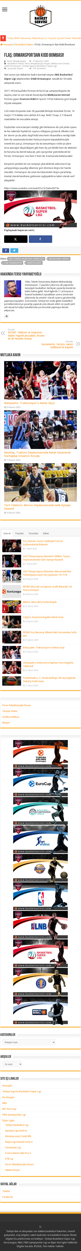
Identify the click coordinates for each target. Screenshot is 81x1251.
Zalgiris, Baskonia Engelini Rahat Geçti (43, 617)
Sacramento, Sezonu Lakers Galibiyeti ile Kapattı (57, 344)
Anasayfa (8, 44)
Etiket (46, 533)
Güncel (7, 533)
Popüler (19, 533)
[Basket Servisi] (40, 15)
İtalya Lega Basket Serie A (19, 1141)
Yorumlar (33, 533)
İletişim (6, 722)
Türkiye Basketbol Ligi (16, 1125)
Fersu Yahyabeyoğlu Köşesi (37, 63)
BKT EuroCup (9, 1108)
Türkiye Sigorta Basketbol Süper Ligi (39, 66)
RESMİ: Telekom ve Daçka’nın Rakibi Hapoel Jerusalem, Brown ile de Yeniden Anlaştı (26, 334)
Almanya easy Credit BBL (18, 1136)
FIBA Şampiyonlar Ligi (14, 1114)
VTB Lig (9, 1158)
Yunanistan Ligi (13, 1147)
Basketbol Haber (24, 44)
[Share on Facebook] (40, 239)
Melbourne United (60, 63)
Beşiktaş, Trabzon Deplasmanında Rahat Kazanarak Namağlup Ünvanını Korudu (37, 454)
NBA (4, 1103)
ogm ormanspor (13, 263)
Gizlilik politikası (10, 716)
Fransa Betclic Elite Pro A (18, 1153)
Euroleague (8, 1097)
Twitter (6, 1191)
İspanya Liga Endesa (16, 1130)
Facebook (7, 1197)
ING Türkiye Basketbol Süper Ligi (26, 259)
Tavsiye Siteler (10, 711)
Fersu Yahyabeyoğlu (16, 61)
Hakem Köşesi (12, 1170)
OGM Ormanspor (12, 66)
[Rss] (40, 1227)
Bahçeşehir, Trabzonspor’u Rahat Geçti (29, 403)
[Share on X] (15, 239)
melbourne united (59, 259)
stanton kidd (34, 263)
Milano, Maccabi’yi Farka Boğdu (40, 602)
